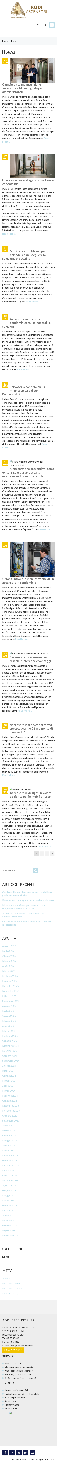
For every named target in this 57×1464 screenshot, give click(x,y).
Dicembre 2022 (10, 1165)
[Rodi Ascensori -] (28, 10)
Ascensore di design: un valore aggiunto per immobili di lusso (30, 794)
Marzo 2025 (8, 1030)
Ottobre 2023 (9, 1115)
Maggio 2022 (9, 1195)
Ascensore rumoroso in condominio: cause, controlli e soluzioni (26, 322)
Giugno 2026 (9, 955)
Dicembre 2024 (10, 1045)
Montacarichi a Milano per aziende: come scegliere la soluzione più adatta (24, 254)
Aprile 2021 (8, 1215)
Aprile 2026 (8, 965)
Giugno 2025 (9, 1015)
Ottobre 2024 (9, 1055)
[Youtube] (19, 1452)
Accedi (6, 1278)
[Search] (35, 870)
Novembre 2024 (11, 1050)
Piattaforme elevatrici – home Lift (22, 1394)
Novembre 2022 (11, 1170)
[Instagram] (25, 1452)
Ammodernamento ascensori (19, 1370)
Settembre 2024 (10, 1060)
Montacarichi (11, 1408)
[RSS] (12, 1452)
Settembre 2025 (10, 1000)
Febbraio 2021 (10, 1220)
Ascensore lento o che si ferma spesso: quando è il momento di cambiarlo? (31, 728)
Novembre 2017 (11, 1235)
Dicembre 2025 (10, 985)
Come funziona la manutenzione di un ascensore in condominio (28, 580)
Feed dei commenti (12, 1288)
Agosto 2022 (9, 1185)
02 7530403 (12, 1338)
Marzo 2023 (8, 1150)
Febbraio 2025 (10, 1035)
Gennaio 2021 (9, 1225)
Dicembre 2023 (10, 1105)
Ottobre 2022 (9, 1175)
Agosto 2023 (9, 1125)
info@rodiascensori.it (21, 1345)
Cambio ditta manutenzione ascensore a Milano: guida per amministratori (22, 88)
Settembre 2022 (10, 1180)
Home (5, 41)
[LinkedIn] (32, 1452)
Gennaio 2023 (9, 1160)
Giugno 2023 (9, 1135)
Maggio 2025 (9, 1020)
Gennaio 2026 (9, 980)
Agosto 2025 (9, 1005)
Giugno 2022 (9, 1190)
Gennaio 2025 (9, 1040)
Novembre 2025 (11, 990)
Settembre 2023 (10, 1120)
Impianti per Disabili (15, 1397)
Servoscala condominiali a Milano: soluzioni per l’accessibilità (23, 390)
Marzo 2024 (8, 1090)
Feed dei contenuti (11, 1283)
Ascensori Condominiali (16, 1390)
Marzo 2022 (8, 1200)
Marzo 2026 (8, 970)
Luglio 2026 (8, 950)
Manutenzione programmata (19, 1367)
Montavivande (12, 1404)
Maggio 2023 (9, 1140)
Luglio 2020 (8, 1230)
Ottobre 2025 (9, 995)
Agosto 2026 (9, 946)
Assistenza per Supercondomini (20, 1378)
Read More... (9, 233)
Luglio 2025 (8, 1010)
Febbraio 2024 (10, 1095)
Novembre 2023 (11, 1110)
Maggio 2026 (9, 960)
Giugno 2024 (9, 1075)
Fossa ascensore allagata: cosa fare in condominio (28, 900)
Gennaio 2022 (9, 1205)
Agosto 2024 (9, 1065)
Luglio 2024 (8, 1070)
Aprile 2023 (8, 1145)
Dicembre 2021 (10, 1210)
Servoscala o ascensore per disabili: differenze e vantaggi (30, 659)
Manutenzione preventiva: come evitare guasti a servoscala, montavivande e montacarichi (28, 472)
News (5, 1256)
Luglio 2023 (8, 1130)
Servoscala (10, 1401)
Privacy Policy (13, 1350)
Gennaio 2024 (9, 1100)
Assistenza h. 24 (13, 1363)
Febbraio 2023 (10, 1155)
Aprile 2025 (8, 1025)
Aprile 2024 (8, 1085)
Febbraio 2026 (10, 975)
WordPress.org (10, 1293)
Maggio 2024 (9, 1080)
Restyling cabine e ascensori (19, 1374)
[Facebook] (5, 1452)
